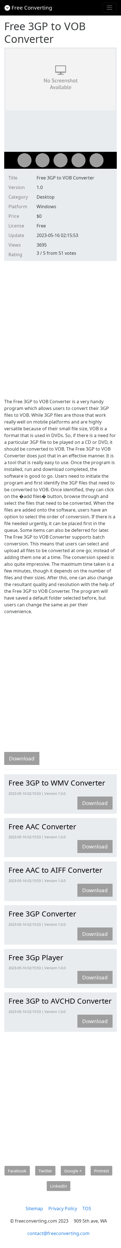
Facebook (17, 1171)
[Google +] (60, 160)
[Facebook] (24, 160)
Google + (73, 1171)
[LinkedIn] (96, 160)
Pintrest (101, 1171)
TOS (86, 1208)
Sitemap (34, 1208)
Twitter (45, 1171)
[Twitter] (42, 160)
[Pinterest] (78, 160)
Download (22, 758)
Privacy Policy (62, 1208)
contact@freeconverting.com (58, 1233)
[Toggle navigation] (109, 7)
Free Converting (32, 7)
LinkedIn (58, 1186)
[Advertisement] (60, 328)
